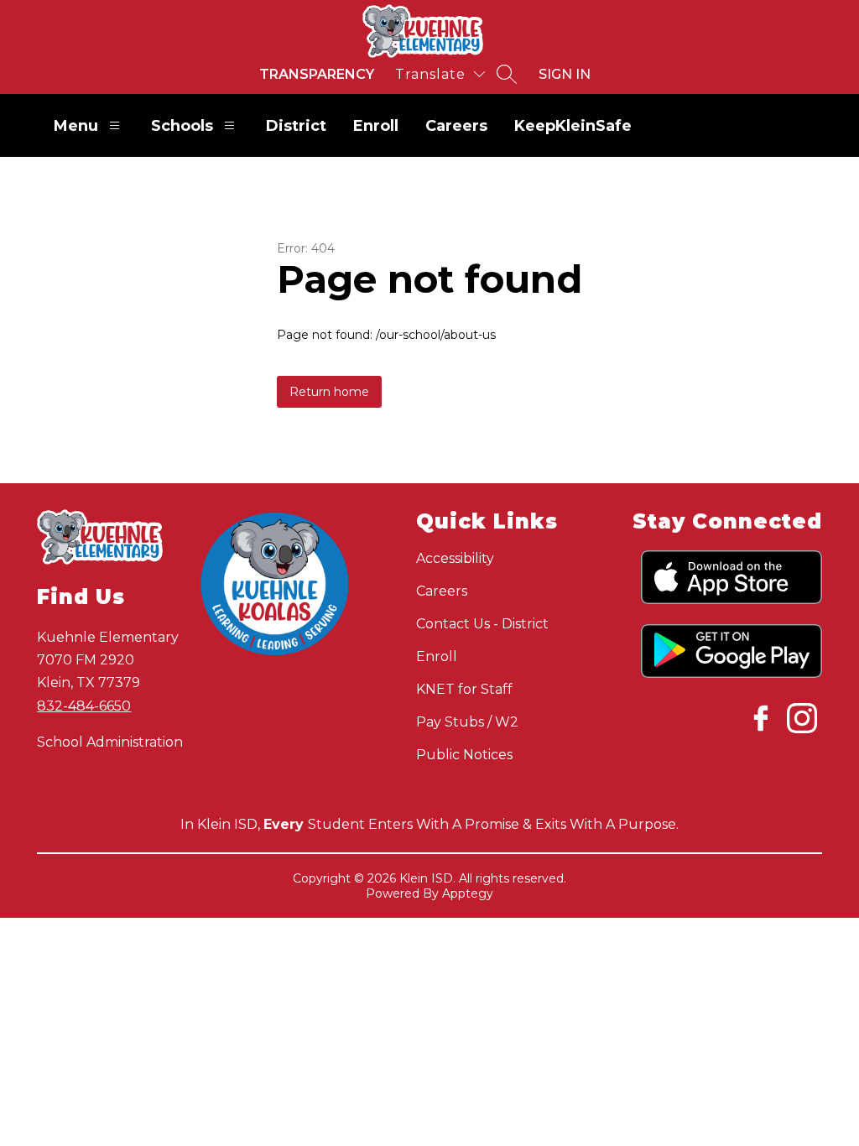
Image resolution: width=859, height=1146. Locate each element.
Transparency (316, 74)
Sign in (565, 74)
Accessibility (455, 558)
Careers (456, 126)
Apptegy (467, 893)
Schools (182, 126)
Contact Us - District (482, 624)
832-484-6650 (84, 706)
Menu (76, 126)
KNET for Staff (464, 689)
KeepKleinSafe (573, 126)
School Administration (110, 742)
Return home (329, 391)
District (296, 126)
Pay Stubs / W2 (467, 722)
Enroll (375, 126)
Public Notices (464, 755)
